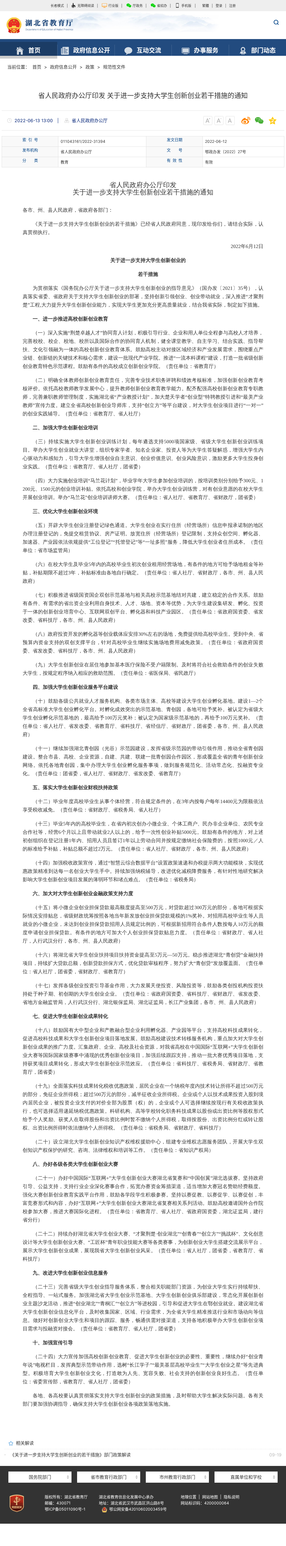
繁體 (205, 6)
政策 (89, 67)
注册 (232, 6)
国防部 (40, 1467)
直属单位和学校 (246, 1477)
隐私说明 (231, 1496)
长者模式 (57, 6)
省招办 (162, 6)
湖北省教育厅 (143, 25)
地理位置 (188, 1496)
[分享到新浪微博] (245, 120)
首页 (36, 67)
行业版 (113, 6)
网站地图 (210, 1496)
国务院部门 (40, 1477)
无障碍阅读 (85, 6)
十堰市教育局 (177, 1467)
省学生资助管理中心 (246, 1467)
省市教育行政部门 (109, 1477)
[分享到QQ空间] (272, 120)
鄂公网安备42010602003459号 (137, 1509)
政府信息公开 (63, 67)
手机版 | (188, 6)
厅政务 (138, 6)
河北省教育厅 (108, 1467)
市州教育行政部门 (177, 1477)
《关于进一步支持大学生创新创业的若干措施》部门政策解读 (70, 1455)
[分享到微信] (259, 120)
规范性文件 (114, 67)
